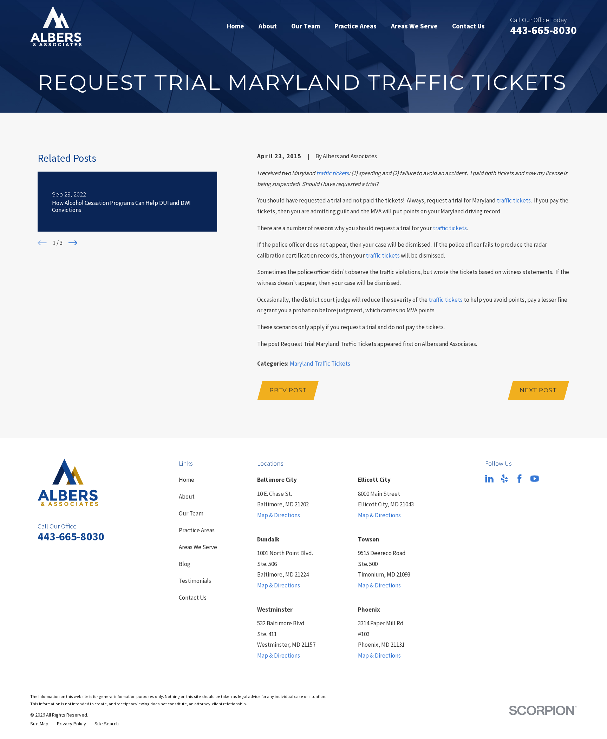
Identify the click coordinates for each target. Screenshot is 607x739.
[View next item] (73, 242)
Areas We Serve (198, 547)
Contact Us (193, 597)
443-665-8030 (543, 30)
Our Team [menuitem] (305, 26)
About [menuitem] (268, 26)
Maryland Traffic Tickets (320, 363)
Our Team (191, 513)
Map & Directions (278, 515)
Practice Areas (197, 530)
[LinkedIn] (489, 478)
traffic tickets (332, 173)
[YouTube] (534, 478)
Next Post (538, 390)
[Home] (55, 26)
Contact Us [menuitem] (468, 26)
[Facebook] (519, 478)
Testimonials (195, 581)
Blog (184, 564)
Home (186, 480)
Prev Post (288, 390)
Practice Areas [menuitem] (355, 26)
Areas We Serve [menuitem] (414, 26)
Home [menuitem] (235, 26)
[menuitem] (39, 723)
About (187, 496)
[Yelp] (504, 478)
